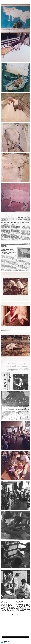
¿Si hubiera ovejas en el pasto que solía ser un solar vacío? (23, 625)
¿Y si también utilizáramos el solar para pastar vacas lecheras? (23, 627)
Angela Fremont (4, 0)
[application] (15, 637)
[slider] (28, 636)
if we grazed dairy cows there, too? (6, 625)
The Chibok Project (3, 642)
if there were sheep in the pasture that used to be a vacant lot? (7, 624)
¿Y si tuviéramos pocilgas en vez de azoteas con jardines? (23, 631)
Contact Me (8, 641)
